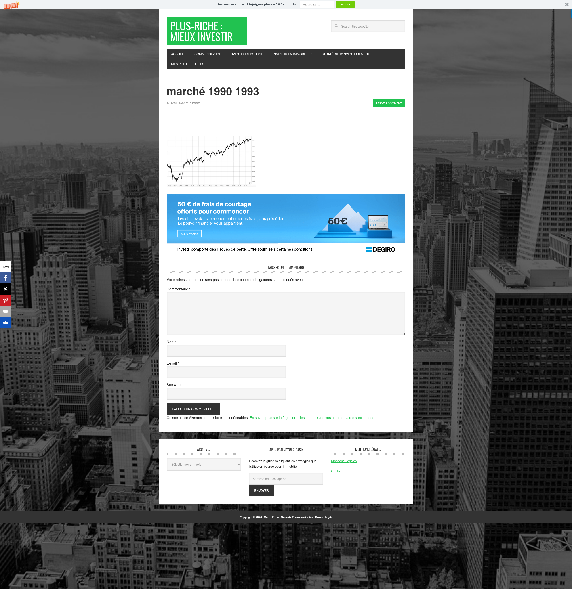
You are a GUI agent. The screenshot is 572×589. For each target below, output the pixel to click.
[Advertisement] (248, 122)
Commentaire (178, 288)
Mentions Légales (344, 460)
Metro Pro (270, 517)
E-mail (173, 363)
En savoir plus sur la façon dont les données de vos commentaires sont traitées (312, 417)
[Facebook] (5, 277)
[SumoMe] (5, 322)
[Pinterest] (5, 300)
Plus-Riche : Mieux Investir (201, 31)
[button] (286, 4)
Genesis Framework (294, 517)
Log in (328, 517)
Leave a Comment (389, 103)
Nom (172, 341)
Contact (337, 471)
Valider (345, 4)
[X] (5, 289)
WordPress (316, 517)
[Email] (5, 311)
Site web (174, 384)
